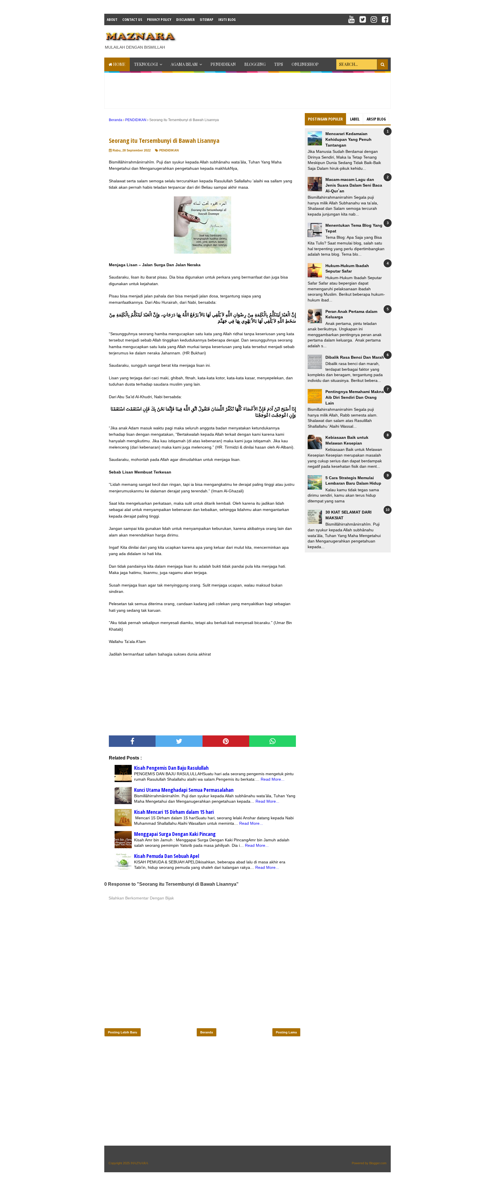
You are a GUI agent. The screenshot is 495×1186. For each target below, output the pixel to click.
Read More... (272, 779)
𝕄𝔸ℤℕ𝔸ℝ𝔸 (139, 1163)
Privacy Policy (159, 19)
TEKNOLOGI (146, 64)
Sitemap (206, 19)
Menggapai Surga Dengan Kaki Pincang (175, 833)
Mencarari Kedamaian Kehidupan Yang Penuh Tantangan (348, 139)
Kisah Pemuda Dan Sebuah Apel (166, 856)
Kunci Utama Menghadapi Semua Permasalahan (183, 789)
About (112, 19)
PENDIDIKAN (223, 64)
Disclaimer (185, 19)
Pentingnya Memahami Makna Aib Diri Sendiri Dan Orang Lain (354, 397)
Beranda (206, 1032)
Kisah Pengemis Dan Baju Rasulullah (171, 767)
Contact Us (132, 19)
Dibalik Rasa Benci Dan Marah (354, 357)
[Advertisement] (286, 39)
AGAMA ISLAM (184, 64)
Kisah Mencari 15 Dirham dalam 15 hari (174, 811)
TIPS (278, 64)
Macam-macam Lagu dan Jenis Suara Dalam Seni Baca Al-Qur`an (353, 185)
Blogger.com (377, 1163)
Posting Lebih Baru (122, 1032)
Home (118, 64)
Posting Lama (286, 1032)
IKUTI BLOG (227, 19)
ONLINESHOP (305, 64)
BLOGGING (255, 64)
